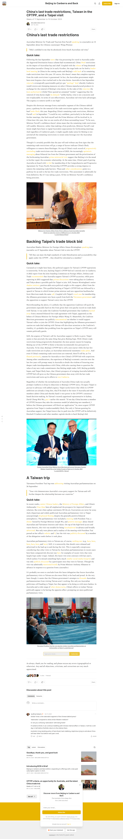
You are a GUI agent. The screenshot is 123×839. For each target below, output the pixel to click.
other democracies (58, 587)
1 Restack (48, 675)
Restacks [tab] (39, 696)
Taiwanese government (82, 297)
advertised (31, 530)
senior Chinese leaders (49, 504)
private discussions (61, 279)
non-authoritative (34, 92)
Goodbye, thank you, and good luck (42, 753)
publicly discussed (77, 533)
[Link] (23, 34)
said (34, 114)
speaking (75, 42)
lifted (83, 62)
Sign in (117, 3)
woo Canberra (63, 377)
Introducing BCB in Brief (37, 766)
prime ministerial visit (58, 157)
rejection (86, 89)
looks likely (35, 111)
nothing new (77, 541)
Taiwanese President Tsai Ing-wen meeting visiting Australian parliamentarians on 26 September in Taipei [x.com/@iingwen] (61, 647)
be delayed (55, 94)
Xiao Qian (41, 507)
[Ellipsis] (95, 713)
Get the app (71, 830)
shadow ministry (33, 285)
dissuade (82, 578)
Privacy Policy (76, 818)
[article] (61, 757)
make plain (85, 350)
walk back (77, 71)
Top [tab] (29, 747)
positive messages (75, 521)
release (78, 65)
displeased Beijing (46, 516)
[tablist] (35, 696)
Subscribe (107, 3)
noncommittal (61, 319)
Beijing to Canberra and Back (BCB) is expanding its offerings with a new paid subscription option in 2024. (52, 770)
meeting (70, 518)
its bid (49, 163)
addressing (59, 483)
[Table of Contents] (2, 419)
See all (30, 796)
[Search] (95, 3)
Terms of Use (70, 817)
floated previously (34, 356)
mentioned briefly (50, 564)
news (53, 59)
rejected (30, 83)
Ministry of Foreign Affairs (73, 504)
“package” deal (72, 83)
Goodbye (30, 755)
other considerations (74, 169)
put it (47, 399)
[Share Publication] (99, 3)
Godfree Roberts (36, 714)
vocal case (78, 294)
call (53, 294)
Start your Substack (56, 830)
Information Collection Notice (60, 818)
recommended (37, 276)
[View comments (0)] (45, 775)
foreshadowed (70, 527)
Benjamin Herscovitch (38, 23)
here (89, 541)
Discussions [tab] (41, 747)
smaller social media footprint (79, 558)
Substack (52, 835)
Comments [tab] (31, 696)
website (47, 533)
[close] (79, 784)
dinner (29, 521)
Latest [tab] (34, 747)
